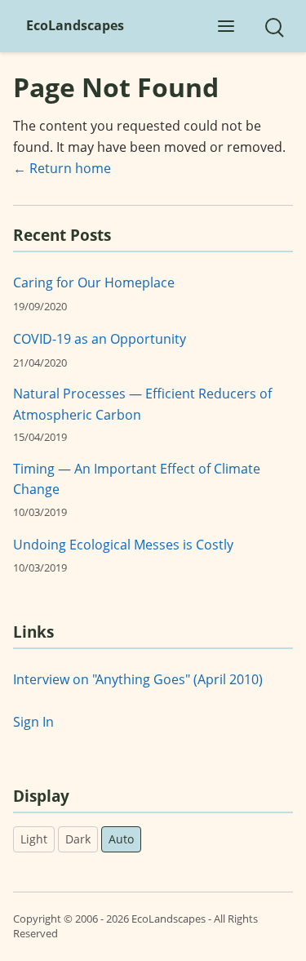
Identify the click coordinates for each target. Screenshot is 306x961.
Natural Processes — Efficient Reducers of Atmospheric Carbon (142, 404)
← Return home (62, 168)
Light (33, 839)
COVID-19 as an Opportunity (99, 339)
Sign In (33, 722)
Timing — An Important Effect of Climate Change (136, 479)
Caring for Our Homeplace (94, 282)
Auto (121, 839)
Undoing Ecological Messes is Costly (123, 545)
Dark (78, 839)
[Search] (273, 26)
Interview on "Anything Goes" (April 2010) (138, 679)
